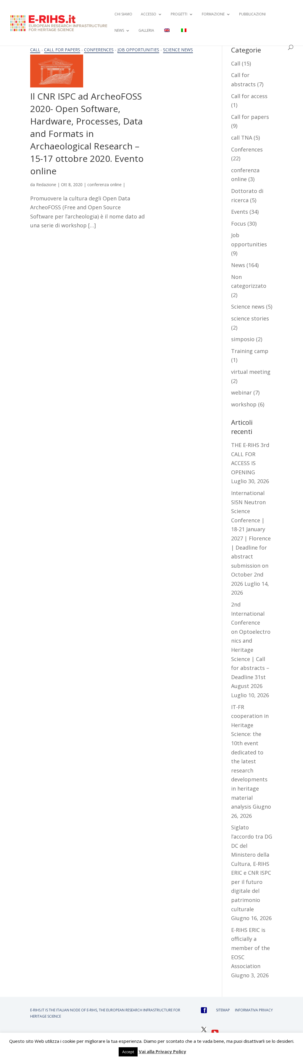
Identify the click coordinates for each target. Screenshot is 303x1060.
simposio (242, 339)
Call (35, 49)
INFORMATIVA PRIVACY (254, 1010)
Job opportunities (138, 49)
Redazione (46, 184)
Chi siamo (123, 14)
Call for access (249, 96)
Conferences (99, 49)
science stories (250, 318)
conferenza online (104, 184)
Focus (238, 223)
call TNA (241, 137)
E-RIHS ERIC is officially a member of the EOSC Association (250, 948)
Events (239, 211)
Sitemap (223, 1010)
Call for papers (62, 49)
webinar (241, 392)
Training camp (249, 351)
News (238, 265)
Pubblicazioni (252, 14)
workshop (244, 404)
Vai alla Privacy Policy (162, 1051)
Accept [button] (128, 1051)
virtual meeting (250, 371)
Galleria (146, 30)
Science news (178, 49)
